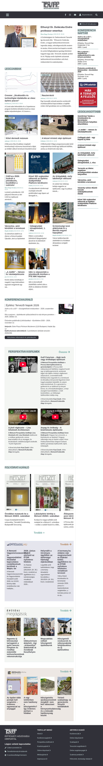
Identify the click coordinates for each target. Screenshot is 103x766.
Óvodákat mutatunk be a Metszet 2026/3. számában (17, 515)
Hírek (39, 734)
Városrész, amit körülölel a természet (15, 227)
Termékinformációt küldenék (17, 751)
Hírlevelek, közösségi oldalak (80, 759)
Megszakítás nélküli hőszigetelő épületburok (47, 642)
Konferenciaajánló (44, 738)
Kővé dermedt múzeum (17, 138)
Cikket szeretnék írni (14, 748)
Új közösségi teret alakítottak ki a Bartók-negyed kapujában (61, 229)
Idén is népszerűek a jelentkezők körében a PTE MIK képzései (39, 274)
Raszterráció (48, 95)
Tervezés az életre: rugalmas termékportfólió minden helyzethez (88, 171)
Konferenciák (75, 734)
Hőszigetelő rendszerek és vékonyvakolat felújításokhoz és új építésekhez (64, 644)
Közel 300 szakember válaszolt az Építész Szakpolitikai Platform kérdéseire (39, 179)
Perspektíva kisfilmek (45, 742)
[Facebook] (65, 15)
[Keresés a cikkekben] (96, 15)
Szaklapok (74, 742)
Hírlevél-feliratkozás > (89, 24)
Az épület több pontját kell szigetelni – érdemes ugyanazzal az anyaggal (14, 703)
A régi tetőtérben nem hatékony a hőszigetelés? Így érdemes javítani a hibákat (30, 705)
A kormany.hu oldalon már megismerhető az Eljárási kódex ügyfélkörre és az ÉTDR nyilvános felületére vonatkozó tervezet (64, 562)
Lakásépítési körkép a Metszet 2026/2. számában (46, 515)
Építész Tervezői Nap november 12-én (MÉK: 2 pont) (85, 76)
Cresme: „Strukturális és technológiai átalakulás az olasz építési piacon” (20, 98)
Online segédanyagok (78, 750)
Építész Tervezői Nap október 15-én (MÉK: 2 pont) (85, 62)
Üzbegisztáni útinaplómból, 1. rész (37, 228)
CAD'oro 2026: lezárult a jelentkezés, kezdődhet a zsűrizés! (13, 180)
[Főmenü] (7, 15)
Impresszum (41, 759)
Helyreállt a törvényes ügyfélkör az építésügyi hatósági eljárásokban (47, 556)
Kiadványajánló (43, 746)
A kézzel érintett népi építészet (56, 138)
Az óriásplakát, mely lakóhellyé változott (62, 177)
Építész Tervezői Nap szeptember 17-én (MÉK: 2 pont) (85, 45)
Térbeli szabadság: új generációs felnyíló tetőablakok (64, 702)
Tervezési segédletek (77, 746)
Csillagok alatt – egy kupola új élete (86, 139)
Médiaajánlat (42, 755)
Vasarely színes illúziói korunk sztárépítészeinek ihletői (87, 191)
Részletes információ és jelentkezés (21, 337)
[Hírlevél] (75, 15)
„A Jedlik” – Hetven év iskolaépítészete (15, 273)
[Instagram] (70, 15)
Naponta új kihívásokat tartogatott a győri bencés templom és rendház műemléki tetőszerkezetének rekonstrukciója (15, 648)
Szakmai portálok (76, 755)
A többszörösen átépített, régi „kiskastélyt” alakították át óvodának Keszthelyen (30, 645)
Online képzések (43, 750)
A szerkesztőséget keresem (17, 755)
